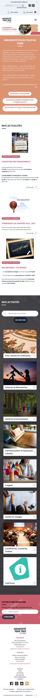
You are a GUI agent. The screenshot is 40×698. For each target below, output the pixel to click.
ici (8, 229)
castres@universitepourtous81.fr (20, 663)
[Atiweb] (35, 695)
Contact (20, 679)
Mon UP (20, 669)
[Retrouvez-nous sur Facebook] (30, 5)
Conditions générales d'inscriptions (20, 691)
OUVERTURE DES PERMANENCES (16, 161)
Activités (20, 673)
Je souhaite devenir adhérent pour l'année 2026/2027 (20, 101)
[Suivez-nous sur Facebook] (11, 683)
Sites (20, 671)
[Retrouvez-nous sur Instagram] (33, 5)
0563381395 (20, 647)
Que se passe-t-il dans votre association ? (20, 108)
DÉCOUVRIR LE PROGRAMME (20, 94)
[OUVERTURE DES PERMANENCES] (20, 143)
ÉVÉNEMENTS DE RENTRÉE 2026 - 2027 (18, 223)
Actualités (20, 675)
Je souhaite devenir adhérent (19, 2)
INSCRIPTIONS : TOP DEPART (14, 267)
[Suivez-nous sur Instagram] (16, 683)
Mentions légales (8, 689)
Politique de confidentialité (25, 689)
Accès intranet (22, 7)
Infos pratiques (20, 677)
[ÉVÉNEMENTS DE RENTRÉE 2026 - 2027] (20, 204)
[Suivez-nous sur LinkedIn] (21, 683)
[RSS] (26, 683)
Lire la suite (30, 187)
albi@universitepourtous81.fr (20, 649)
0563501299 (20, 661)
